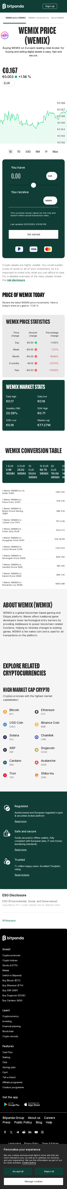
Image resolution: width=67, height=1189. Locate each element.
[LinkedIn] (29, 1132)
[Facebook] (4, 1132)
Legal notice (14, 1143)
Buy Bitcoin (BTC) (11, 980)
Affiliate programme (12, 1082)
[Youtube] (36, 1132)
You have (18, 167)
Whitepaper (9, 920)
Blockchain (8, 1031)
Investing (7, 1021)
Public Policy (23, 1122)
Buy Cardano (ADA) (12, 1000)
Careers (49, 1118)
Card (4, 1072)
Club (4, 1062)
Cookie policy (29, 1162)
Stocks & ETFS (10, 965)
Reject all (49, 1171)
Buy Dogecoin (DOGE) (14, 995)
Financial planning (11, 1026)
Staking (6, 1057)
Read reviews (22, 874)
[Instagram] (42, 1132)
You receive (20, 192)
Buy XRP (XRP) (10, 990)
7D (18, 151)
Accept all (18, 1171)
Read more (20, 821)
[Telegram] (17, 1132)
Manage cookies (34, 1181)
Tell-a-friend (8, 1077)
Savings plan (9, 1067)
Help (49, 1122)
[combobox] (51, 176)
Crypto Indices (9, 960)
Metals (5, 970)
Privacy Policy (31, 1143)
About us (34, 1118)
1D (10, 151)
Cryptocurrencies (11, 955)
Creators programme (13, 1087)
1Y (46, 151)
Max (55, 151)
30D (28, 151)
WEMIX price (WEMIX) (16, 17)
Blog (39, 1122)
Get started (33, 234)
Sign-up (49, 6)
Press (6, 1122)
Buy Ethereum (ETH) (12, 985)
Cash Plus (7, 1052)
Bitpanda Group (13, 1118)
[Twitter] (11, 1132)
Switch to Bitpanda (12, 975)
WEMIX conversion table (38, 17)
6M (38, 151)
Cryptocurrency (10, 1016)
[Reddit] (23, 1132)
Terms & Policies (50, 1143)
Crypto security (10, 1036)
